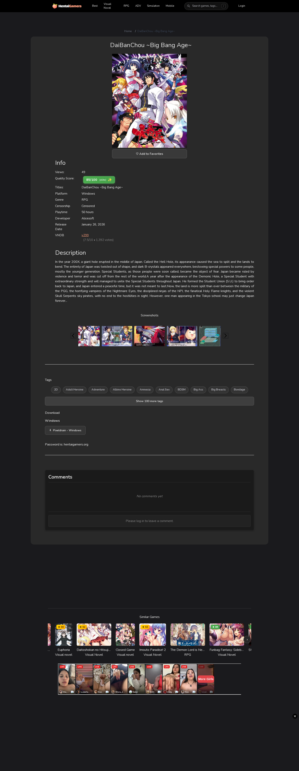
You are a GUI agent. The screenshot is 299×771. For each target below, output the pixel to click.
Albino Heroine (122, 389)
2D (56, 389)
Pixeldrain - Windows (67, 430)
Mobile (170, 6)
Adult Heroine (74, 389)
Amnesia (145, 389)
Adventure (98, 389)
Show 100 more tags (149, 401)
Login (241, 6)
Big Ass (198, 389)
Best (95, 6)
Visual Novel (108, 6)
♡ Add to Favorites (149, 154)
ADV (138, 6)
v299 (85, 235)
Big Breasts (218, 389)
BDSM (182, 389)
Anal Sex (164, 389)
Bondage (239, 389)
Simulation (153, 6)
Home (128, 31)
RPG (126, 6)
